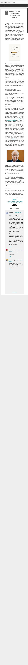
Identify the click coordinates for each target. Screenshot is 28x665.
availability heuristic (11, 120)
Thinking (20, 202)
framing (22, 119)
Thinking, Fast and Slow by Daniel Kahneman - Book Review (14, 14)
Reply (10, 246)
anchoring (17, 119)
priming (13, 119)
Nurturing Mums (12, 250)
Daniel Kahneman (19, 201)
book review (12, 201)
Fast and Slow (10, 202)
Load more (15, 292)
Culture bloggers (12, 260)
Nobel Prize (15, 202)
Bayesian (14, 139)
